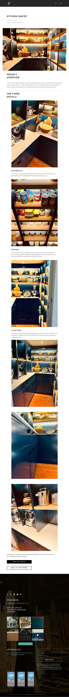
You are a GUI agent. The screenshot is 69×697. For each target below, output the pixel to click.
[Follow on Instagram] (14, 594)
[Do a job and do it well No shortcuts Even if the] (25, 622)
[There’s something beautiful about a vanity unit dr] (25, 635)
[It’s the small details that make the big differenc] (13, 635)
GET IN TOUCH (19, 562)
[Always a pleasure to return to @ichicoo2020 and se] (13, 622)
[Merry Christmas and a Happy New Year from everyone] (38, 635)
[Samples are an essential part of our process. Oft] (38, 622)
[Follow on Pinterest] (20, 594)
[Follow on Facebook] (7, 594)
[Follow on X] (10, 594)
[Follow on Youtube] (17, 594)
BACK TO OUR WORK (19, 568)
